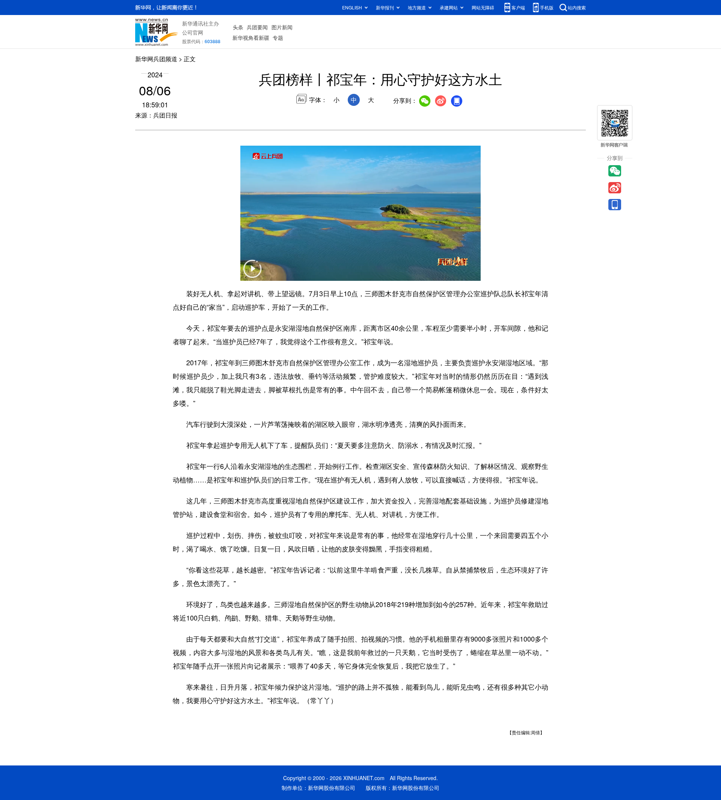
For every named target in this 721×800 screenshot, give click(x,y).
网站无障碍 (483, 7)
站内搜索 (577, 7)
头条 (238, 27)
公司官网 (192, 32)
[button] (252, 273)
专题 (278, 37)
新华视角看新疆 (250, 37)
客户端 (518, 7)
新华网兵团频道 (156, 58)
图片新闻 (282, 27)
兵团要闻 (257, 27)
